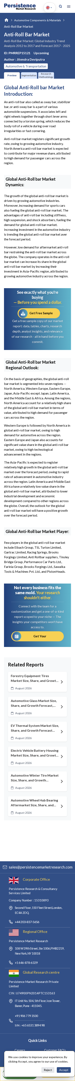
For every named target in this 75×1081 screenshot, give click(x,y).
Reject (48, 1070)
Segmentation (28, 75)
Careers (20, 1050)
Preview (11, 75)
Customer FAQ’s (55, 1050)
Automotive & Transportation (26, 66)
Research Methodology (46, 75)
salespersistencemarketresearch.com (40, 867)
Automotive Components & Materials (37, 20)
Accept (63, 1070)
